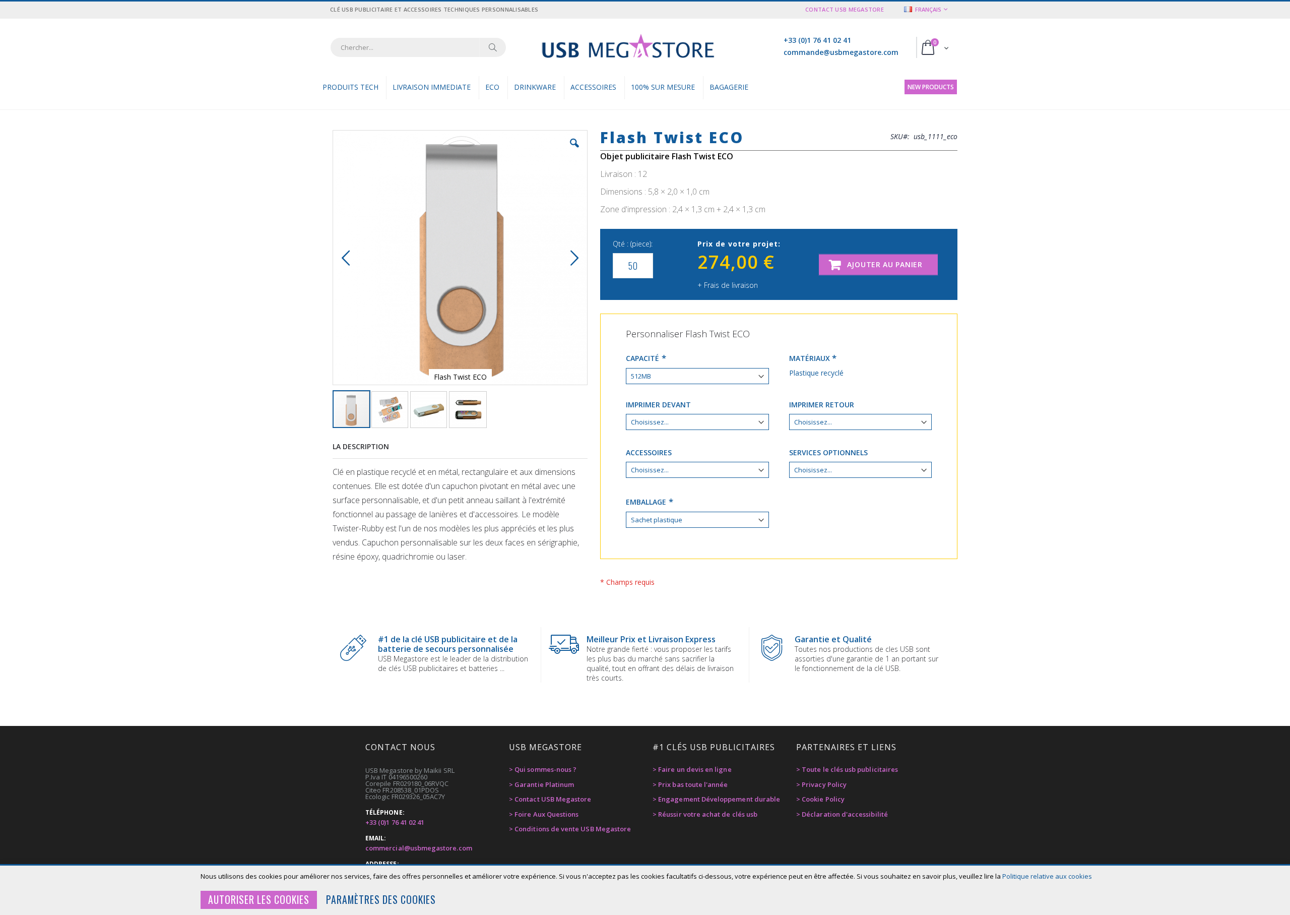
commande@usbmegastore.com (841, 52)
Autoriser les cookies (258, 899)
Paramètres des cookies (381, 899)
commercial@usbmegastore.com (418, 847)
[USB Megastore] (628, 47)
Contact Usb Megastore (844, 9)
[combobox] (418, 47)
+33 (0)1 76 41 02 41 (817, 40)
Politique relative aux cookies (1047, 876)
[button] (574, 151)
